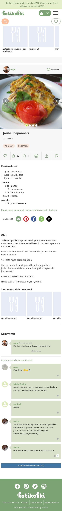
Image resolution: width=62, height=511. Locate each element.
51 (27, 155)
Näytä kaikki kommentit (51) (31, 465)
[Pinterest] (26, 219)
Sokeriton (23, 145)
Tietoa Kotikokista (11, 502)
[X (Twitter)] (49, 219)
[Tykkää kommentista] (57, 375)
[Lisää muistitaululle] (5, 156)
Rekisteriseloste (52, 502)
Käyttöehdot (36, 502)
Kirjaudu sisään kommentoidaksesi (16, 360)
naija (12, 69)
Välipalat (9, 145)
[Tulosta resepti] (36, 156)
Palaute (24, 502)
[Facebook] (33, 219)
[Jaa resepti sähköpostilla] (18, 219)
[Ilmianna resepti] (57, 156)
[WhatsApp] (41, 219)
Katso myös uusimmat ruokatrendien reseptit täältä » (29, 210)
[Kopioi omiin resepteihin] (46, 156)
